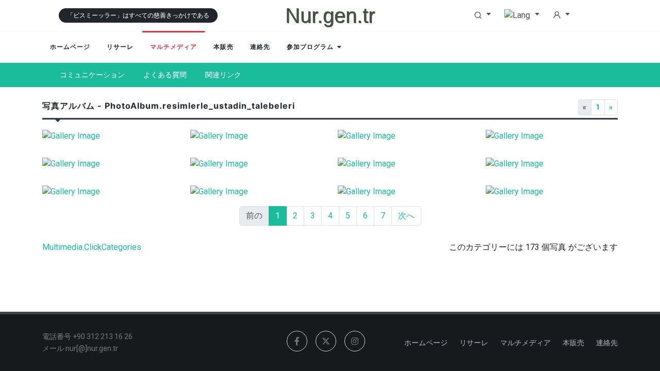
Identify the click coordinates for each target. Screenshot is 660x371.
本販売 (573, 343)
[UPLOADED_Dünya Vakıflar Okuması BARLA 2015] (404, 164)
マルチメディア (525, 343)
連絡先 (607, 343)
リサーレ (473, 343)
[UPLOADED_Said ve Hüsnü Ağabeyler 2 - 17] (257, 191)
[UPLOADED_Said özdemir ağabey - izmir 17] (552, 191)
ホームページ (426, 343)
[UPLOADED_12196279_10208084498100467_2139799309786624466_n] (109, 164)
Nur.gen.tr (330, 15)
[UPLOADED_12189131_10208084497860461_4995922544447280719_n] (257, 164)
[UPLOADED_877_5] (109, 136)
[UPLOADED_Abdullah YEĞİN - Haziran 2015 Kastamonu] (109, 191)
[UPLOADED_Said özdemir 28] (257, 136)
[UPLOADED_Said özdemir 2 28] (404, 136)
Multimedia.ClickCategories (91, 247)
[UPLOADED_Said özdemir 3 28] (552, 136)
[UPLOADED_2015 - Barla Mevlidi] (552, 164)
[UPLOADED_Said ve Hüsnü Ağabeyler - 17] (404, 191)
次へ (406, 216)
